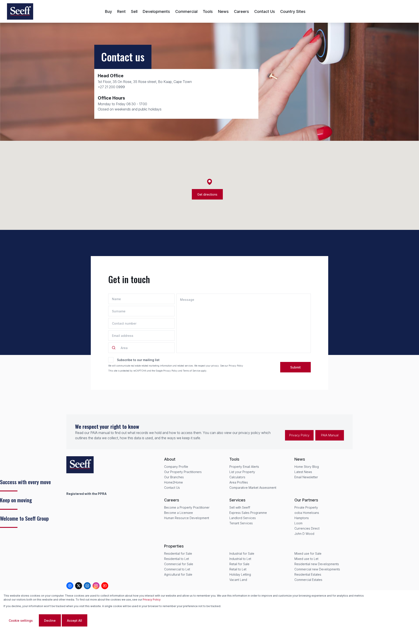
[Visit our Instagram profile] (96, 585)
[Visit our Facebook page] (69, 585)
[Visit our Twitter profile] (78, 585)
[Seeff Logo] (20, 11)
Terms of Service (191, 370)
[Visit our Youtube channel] (104, 585)
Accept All (74, 620)
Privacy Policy (236, 365)
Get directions (207, 194)
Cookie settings (21, 620)
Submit (295, 367)
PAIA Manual (329, 435)
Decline (50, 620)
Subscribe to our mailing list (138, 360)
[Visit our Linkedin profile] (87, 585)
